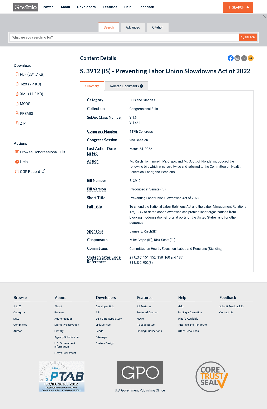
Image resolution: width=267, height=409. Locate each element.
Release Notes (146, 324)
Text (30, 84)
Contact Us (226, 312)
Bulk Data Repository (109, 318)
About (58, 306)
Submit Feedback (230, 306)
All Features (144, 306)
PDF (32, 74)
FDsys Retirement (65, 352)
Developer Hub (105, 306)
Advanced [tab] (133, 27)
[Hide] (264, 16)
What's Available (188, 318)
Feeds (99, 331)
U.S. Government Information (64, 344)
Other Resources (188, 331)
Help (24, 162)
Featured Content (148, 312)
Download (22, 65)
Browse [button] (48, 7)
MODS (25, 103)
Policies (59, 312)
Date (16, 318)
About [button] (65, 7)
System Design (105, 343)
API (98, 312)
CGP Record (30, 171)
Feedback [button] (146, 7)
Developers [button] (86, 7)
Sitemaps (101, 337)
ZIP (23, 123)
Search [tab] (109, 27)
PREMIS (26, 113)
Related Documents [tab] (125, 86)
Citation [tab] (157, 27)
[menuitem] (47, 7)
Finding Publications (149, 331)
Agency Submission (66, 337)
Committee (20, 324)
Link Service (103, 324)
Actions (20, 143)
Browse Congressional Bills (42, 152)
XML (31, 94)
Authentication (63, 318)
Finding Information (190, 312)
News (140, 318)
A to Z (17, 306)
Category (19, 312)
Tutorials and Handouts (192, 324)
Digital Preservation (66, 324)
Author (17, 331)
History (58, 331)
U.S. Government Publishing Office (140, 390)
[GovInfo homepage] (25, 7)
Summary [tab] (92, 86)
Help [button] (127, 7)
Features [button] (110, 7)
